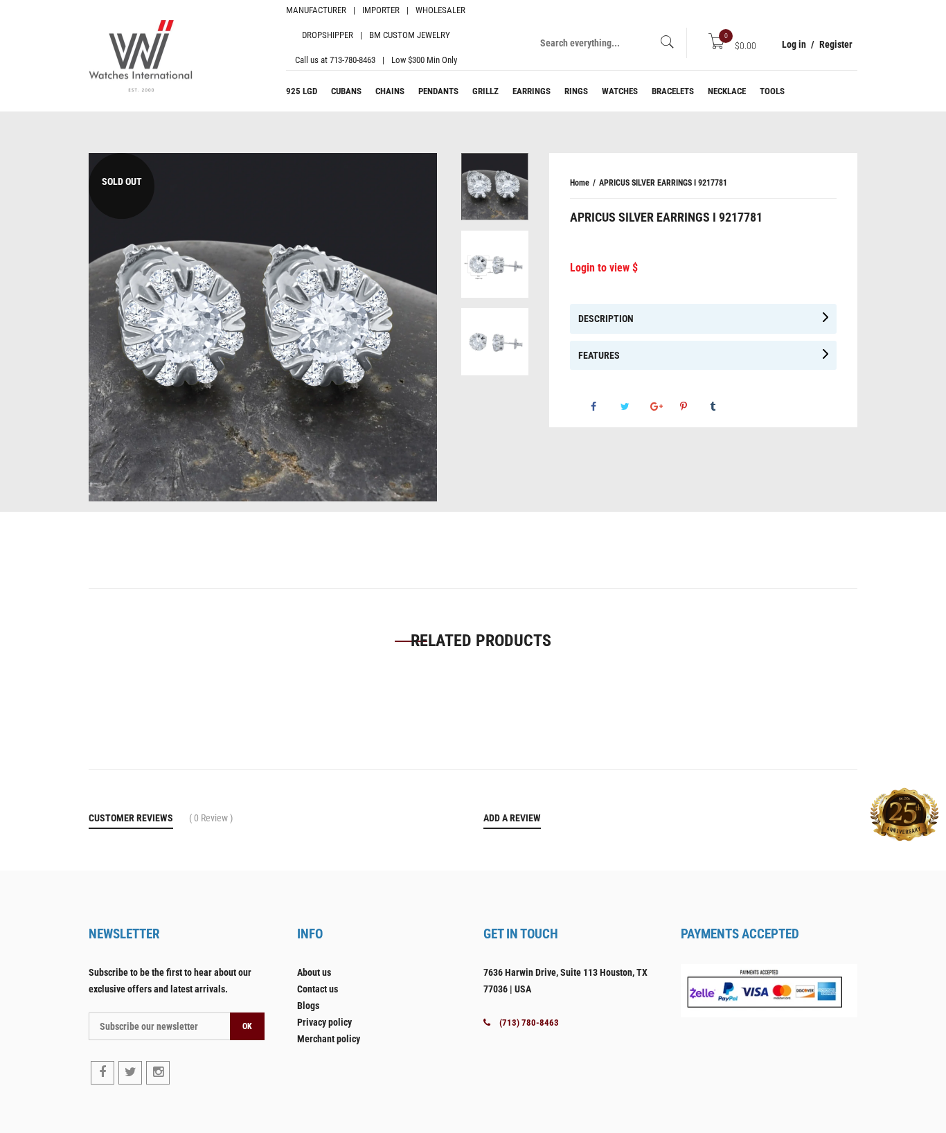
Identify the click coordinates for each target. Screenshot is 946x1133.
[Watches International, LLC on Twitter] (130, 1073)
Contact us (317, 988)
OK (247, 1026)
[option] (494, 192)
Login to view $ (604, 267)
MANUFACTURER (316, 10)
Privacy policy (324, 1022)
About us (314, 972)
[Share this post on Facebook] (696, 412)
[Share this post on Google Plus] (755, 412)
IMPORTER (381, 10)
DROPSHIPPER (327, 35)
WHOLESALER (440, 10)
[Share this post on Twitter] (726, 412)
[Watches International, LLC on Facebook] (102, 1073)
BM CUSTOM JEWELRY (409, 35)
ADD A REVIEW (512, 817)
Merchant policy (328, 1038)
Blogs (308, 1005)
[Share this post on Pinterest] (785, 412)
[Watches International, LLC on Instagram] (158, 1073)
